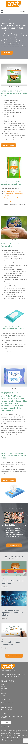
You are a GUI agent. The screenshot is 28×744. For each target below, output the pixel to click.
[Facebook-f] (1, 726)
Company (3, 690)
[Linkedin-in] (4, 726)
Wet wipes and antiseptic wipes (13, 191)
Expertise (3, 693)
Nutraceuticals (10, 525)
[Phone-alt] (11, 726)
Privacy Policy (10, 741)
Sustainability (4, 688)
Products (3, 19)
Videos (3, 639)
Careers (3, 695)
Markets (3, 686)
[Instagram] (8, 726)
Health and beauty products (12, 202)
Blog (2, 578)
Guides (3, 608)
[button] (2, 11)
